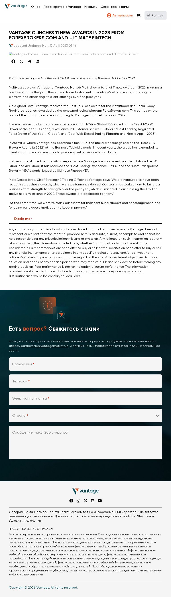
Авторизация (122, 15)
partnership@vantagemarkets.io (44, 346)
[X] (21, 61)
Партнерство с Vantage (62, 6)
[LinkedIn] (37, 61)
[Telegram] (29, 61)
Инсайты (91, 6)
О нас (35, 6)
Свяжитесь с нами (115, 6)
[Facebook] (13, 61)
